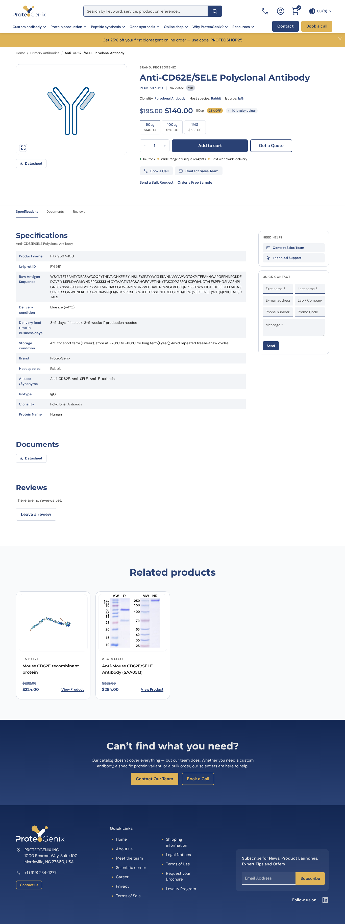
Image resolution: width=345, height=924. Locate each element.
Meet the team (129, 858)
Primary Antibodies (44, 53)
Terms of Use (178, 864)
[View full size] (23, 148)
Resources (241, 27)
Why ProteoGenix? (208, 27)
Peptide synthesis (106, 27)
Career (122, 877)
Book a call (316, 26)
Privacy (123, 886)
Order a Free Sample (195, 182)
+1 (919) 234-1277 (40, 872)
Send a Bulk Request (157, 182)
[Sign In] (280, 11)
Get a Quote (271, 145)
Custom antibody (27, 27)
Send (271, 346)
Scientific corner (131, 867)
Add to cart (210, 145)
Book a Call (198, 779)
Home (20, 53)
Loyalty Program (181, 888)
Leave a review (36, 514)
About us (124, 849)
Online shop (174, 27)
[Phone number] (265, 11)
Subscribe (310, 878)
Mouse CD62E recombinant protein (50, 669)
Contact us (29, 885)
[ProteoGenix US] (29, 11)
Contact (285, 26)
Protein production (66, 27)
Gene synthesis (142, 27)
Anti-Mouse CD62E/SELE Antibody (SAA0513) (127, 669)
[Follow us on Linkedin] (325, 900)
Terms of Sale (128, 895)
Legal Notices (178, 854)
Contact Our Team (154, 779)
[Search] (215, 11)
